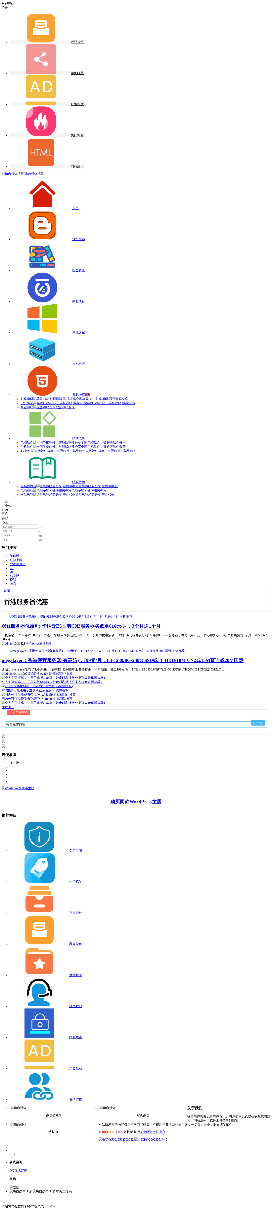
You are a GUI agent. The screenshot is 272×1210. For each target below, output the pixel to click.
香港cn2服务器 (43, 673)
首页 (7, 591)
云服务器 (45, 643)
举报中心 (159, 1132)
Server (35, 643)
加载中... (8, 707)
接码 (13, 583)
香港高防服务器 (62, 673)
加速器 (14, 555)
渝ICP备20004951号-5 (152, 1139)
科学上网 (16, 560)
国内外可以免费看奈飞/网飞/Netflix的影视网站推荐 (37, 698)
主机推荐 (126, 616)
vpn (12, 571)
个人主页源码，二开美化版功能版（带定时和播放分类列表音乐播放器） (53, 682)
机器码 (14, 575)
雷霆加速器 (17, 564)
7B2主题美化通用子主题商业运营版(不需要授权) (35, 690)
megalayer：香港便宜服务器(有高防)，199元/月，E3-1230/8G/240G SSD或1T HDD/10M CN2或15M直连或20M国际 (123, 660)
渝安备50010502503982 (118, 1139)
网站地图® (145, 1132)
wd (12, 568)
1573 (13, 579)
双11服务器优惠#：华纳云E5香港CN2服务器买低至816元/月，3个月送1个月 (81, 626)
